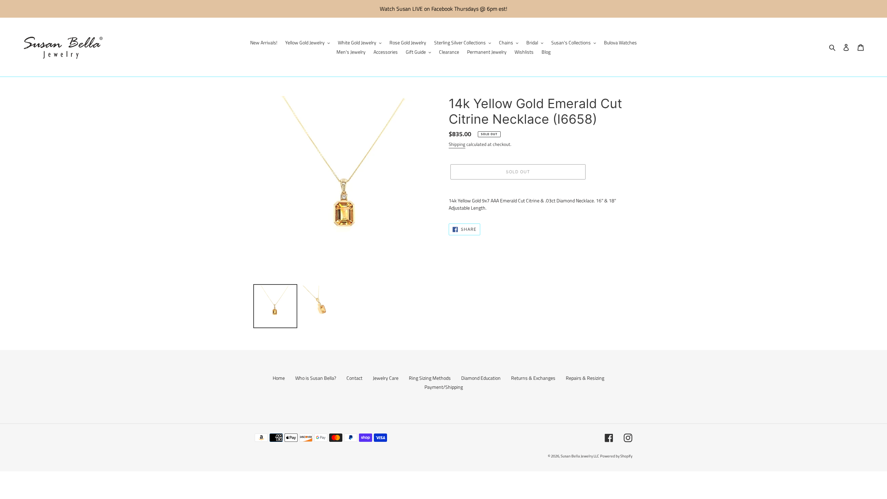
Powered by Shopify (616, 456)
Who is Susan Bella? (315, 378)
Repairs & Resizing (585, 378)
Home (279, 378)
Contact (354, 378)
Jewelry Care (385, 378)
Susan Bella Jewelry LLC (580, 456)
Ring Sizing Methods (430, 378)
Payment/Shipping (443, 387)
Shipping (457, 144)
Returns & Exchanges (533, 378)
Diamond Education (481, 378)
